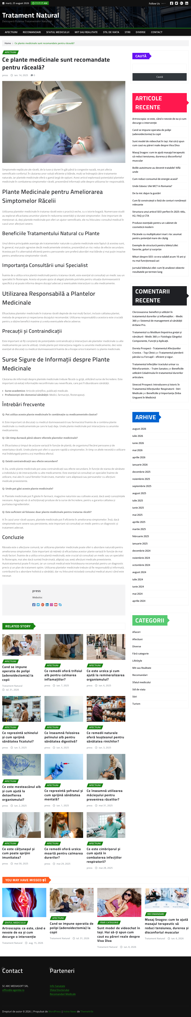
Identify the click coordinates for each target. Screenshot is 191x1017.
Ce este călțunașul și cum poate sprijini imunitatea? (18, 853)
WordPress (54, 1011)
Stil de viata (111, 32)
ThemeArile (86, 1011)
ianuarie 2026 (140, 464)
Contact (156, 32)
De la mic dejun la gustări (146, 193)
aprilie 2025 (138, 522)
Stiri (128, 32)
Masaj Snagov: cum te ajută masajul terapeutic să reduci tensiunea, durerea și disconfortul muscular (158, 156)
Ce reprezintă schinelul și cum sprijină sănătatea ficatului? (20, 737)
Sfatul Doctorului (59, 990)
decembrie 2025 (141, 471)
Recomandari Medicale (63, 994)
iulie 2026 (137, 436)
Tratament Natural (30, 15)
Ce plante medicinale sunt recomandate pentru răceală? (44, 43)
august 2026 (139, 428)
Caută (140, 56)
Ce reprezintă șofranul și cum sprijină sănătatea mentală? (63, 795)
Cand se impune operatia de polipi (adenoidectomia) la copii (17, 673)
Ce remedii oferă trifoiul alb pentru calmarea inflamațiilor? (63, 675)
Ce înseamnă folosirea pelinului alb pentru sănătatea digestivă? (62, 737)
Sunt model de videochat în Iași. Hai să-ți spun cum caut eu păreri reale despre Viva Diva (118, 934)
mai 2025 (137, 514)
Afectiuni (11, 32)
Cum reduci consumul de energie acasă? (155, 179)
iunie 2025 (138, 507)
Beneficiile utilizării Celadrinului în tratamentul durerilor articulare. (158, 373)
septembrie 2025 (141, 486)
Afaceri (136, 632)
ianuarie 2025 (140, 543)
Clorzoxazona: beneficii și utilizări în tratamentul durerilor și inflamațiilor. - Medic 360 (157, 316)
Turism (136, 703)
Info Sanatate (57, 986)
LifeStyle (137, 660)
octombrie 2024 (141, 565)
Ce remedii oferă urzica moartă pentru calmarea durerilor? (63, 853)
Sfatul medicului (57, 32)
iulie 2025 (137, 500)
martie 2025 (139, 529)
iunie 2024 (138, 586)
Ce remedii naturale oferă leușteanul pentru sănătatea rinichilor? (105, 737)
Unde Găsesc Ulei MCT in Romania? (152, 186)
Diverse (140, 32)
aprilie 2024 (138, 601)
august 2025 (139, 493)
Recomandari (32, 32)
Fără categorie (140, 653)
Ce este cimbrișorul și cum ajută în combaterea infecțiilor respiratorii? (104, 855)
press (5, 75)
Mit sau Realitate (86, 32)
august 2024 (139, 572)
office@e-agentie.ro (13, 990)
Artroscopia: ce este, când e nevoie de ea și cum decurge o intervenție (24, 932)
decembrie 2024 (141, 550)
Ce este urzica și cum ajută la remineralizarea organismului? (106, 675)
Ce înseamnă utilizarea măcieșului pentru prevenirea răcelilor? (105, 795)
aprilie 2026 (138, 457)
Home (8, 43)
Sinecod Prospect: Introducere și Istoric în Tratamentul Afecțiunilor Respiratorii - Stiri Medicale (156, 389)
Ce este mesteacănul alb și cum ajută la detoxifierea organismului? (21, 793)
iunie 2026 (138, 443)
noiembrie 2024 (141, 557)
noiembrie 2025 (141, 479)
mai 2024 (137, 593)
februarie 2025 (140, 536)
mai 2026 (137, 450)
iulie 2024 (137, 579)
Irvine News (69, 1011)
